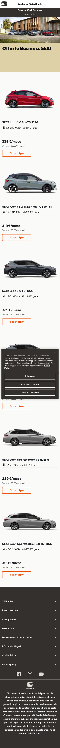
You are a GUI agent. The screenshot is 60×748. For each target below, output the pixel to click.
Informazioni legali (11, 646)
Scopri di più (17, 153)
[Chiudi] (54, 352)
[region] (29, 374)
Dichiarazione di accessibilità (17, 637)
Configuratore (9, 619)
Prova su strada (10, 610)
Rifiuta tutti (30, 376)
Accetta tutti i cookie (30, 384)
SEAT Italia (7, 601)
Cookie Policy (9, 655)
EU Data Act (8, 628)
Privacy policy (9, 664)
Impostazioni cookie (30, 392)
